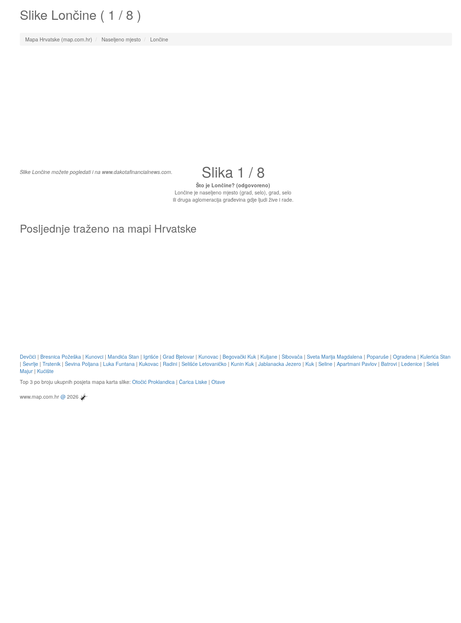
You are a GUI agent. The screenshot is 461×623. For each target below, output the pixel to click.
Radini (170, 363)
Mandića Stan (123, 356)
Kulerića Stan (435, 356)
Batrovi (389, 363)
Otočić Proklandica (153, 381)
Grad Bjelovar (178, 356)
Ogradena (404, 356)
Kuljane (268, 356)
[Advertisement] (230, 103)
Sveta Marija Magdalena (334, 356)
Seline (325, 363)
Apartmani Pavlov (357, 363)
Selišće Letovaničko (204, 363)
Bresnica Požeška (60, 356)
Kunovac (208, 356)
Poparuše (378, 356)
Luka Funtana (119, 363)
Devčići (28, 356)
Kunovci (94, 356)
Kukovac (148, 363)
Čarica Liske (193, 381)
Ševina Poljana (82, 363)
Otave (218, 381)
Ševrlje (30, 363)
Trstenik (51, 363)
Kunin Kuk (242, 363)
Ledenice (411, 363)
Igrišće (150, 356)
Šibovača (292, 356)
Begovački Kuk (239, 356)
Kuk (309, 363)
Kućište (45, 371)
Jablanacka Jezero (279, 363)
